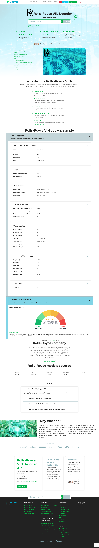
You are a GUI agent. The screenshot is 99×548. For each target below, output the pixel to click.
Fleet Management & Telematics (49, 505)
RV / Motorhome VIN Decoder (48, 529)
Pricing (50, 2)
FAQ (15, 58)
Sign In (56, 2)
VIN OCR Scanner (28, 511)
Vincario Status (62, 515)
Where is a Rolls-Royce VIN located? (23, 62)
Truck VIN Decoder (46, 531)
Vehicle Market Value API (29, 507)
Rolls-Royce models (19, 56)
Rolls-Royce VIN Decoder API (29, 481)
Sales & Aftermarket (46, 509)
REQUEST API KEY (22, 486)
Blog (60, 517)
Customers (18, 70)
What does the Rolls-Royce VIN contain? (24, 64)
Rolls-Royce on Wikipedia (49, 361)
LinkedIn (51, 541)
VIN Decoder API (28, 505)
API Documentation (64, 511)
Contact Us (62, 521)
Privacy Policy (62, 530)
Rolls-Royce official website (49, 360)
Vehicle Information (46, 511)
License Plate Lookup (29, 513)
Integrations (62, 513)
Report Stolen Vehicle (64, 509)
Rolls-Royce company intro (20, 54)
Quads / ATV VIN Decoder (47, 525)
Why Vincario (17, 66)
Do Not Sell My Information (65, 532)
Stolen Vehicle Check (29, 509)
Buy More (65, 2)
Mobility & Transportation (47, 513)
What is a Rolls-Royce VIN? (21, 60)
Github (60, 541)
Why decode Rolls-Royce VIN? (21, 51)
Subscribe (52, 340)
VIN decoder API (39, 124)
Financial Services (45, 507)
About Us (61, 519)
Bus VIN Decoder (45, 533)
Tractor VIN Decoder (46, 535)
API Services (18, 68)
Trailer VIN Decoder (46, 527)
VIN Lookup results (18, 52)
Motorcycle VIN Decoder (47, 523)
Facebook (41, 541)
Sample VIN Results (34, 26)
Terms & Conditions (63, 529)
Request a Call (73, 2)
